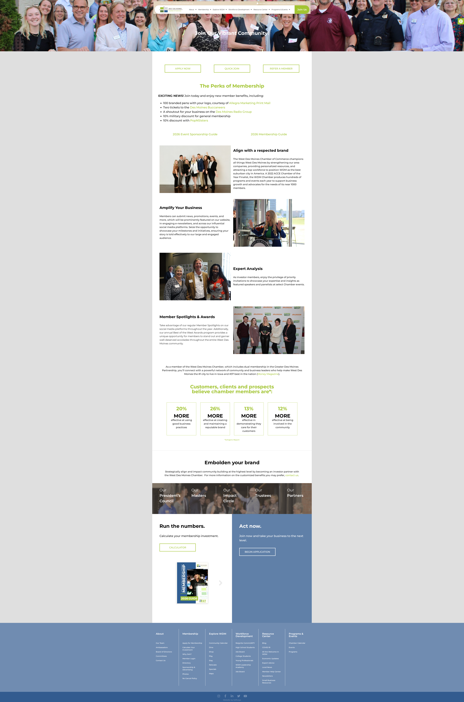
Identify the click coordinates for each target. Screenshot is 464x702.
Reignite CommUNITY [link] (245, 643)
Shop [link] (211, 652)
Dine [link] (211, 647)
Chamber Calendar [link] (297, 643)
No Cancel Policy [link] (189, 678)
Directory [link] (186, 663)
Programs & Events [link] (280, 9)
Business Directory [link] (295, 3)
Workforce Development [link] (239, 9)
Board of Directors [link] (164, 652)
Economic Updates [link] (270, 658)
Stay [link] (211, 660)
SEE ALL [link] (165, 507)
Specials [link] (212, 669)
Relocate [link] (213, 665)
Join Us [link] (302, 9)
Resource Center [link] (261, 9)
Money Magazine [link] (268, 374)
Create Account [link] (279, 3)
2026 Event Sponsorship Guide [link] (195, 134)
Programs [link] (293, 652)
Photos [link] (185, 674)
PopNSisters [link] (199, 120)
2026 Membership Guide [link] (269, 134)
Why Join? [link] (187, 654)
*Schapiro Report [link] (232, 440)
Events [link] (292, 647)
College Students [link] (243, 656)
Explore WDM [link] (219, 9)
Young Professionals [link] (244, 660)
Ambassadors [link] (162, 647)
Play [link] (211, 656)
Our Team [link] (160, 643)
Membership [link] (203, 9)
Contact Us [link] (160, 660)
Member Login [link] (264, 3)
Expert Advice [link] (268, 663)
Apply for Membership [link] (192, 643)
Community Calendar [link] (218, 643)
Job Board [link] (240, 652)
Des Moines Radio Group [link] (234, 111)
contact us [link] (291, 475)
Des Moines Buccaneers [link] (207, 107)
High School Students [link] (245, 647)
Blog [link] (264, 643)
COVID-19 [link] (266, 647)
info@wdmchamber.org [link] (183, 3)
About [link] (191, 9)
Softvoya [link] (237, 700)
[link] (461, 21)
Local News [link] (267, 667)
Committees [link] (161, 656)
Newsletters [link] (267, 676)
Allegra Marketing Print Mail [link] (249, 103)
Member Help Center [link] (271, 672)
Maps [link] (211, 673)
